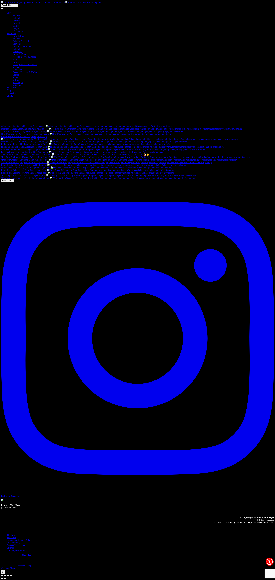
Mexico (16, 26)
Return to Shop (24, 565)
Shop (9, 13)
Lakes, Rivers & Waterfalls (25, 64)
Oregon (16, 28)
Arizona (16, 15)
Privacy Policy (13, 542)
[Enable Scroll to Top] (3, 572)
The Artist (11, 87)
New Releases (19, 36)
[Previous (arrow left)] (2, 578)
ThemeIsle (26, 555)
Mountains (17, 69)
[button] (270, 562)
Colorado (17, 18)
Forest (15, 59)
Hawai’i (16, 23)
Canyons (17, 44)
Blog (9, 90)
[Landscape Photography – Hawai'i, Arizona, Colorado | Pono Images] (51, 2)
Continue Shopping (10, 568)
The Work (11, 33)
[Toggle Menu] (2, 8)
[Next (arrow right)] (5, 578)
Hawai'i (16, 62)
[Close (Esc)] (11, 575)
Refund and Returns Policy (19, 540)
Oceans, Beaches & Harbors (25, 72)
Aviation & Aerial (21, 41)
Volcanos (17, 80)
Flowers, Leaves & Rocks (24, 57)
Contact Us (12, 93)
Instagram (17, 85)
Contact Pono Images (16, 545)
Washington (18, 31)
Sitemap (10, 548)
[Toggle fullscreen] (5, 575)
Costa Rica (17, 20)
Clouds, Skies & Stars (22, 46)
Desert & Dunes (20, 54)
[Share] (8, 575)
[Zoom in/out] (2, 575)
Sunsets (16, 77)
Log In (10, 95)
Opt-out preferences (16, 550)
